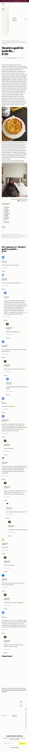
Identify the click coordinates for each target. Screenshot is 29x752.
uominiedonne (5, 237)
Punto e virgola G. (5, 345)
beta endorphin (4, 278)
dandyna (13, 234)
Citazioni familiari (14, 40)
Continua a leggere (15, 747)
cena (9, 234)
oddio (3, 236)
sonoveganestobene (5, 419)
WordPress (14, 716)
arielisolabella (4, 578)
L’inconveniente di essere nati (9, 41)
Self (8, 43)
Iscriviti (22, 743)
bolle (6, 234)
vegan (14, 237)
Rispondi (3, 271)
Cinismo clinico (6, 40)
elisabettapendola (6, 235)
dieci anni (19, 234)
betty (3, 234)
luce (19, 235)
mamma (22, 235)
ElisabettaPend (12, 58)
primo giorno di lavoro (11, 236)
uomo (11, 237)
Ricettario (8, 25)
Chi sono (8, 15)
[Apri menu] (3, 4)
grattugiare (14, 235)
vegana (19, 237)
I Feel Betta (14, 19)
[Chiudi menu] (3, 9)
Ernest (3, 402)
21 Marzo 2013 (6, 297)
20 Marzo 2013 (4, 279)
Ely (2, 616)
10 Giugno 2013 (4, 262)
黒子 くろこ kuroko (5, 462)
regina (19, 236)
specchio (24, 236)
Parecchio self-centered (12, 42)
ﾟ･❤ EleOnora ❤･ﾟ (5, 543)
